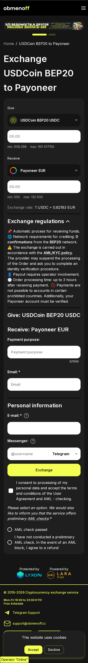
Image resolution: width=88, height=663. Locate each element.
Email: (13, 372)
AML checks (38, 518)
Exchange (44, 470)
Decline (54, 650)
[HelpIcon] (26, 415)
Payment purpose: (23, 339)
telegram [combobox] (60, 454)
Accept (33, 650)
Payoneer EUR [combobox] (33, 170)
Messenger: (17, 441)
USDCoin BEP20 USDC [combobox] (40, 120)
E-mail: (14, 415)
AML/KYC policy (58, 253)
